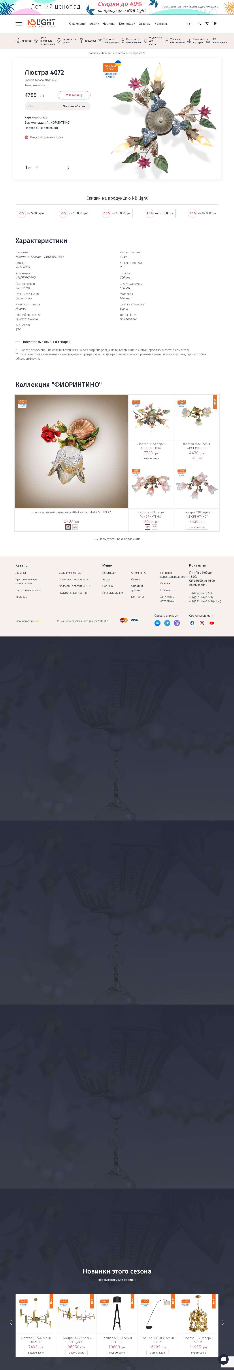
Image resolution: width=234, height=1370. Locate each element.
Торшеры (21, 596)
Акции (94, 23)
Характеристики (36, 117)
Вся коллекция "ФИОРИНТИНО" (47, 122)
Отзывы (145, 23)
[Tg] (167, 624)
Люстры (21, 572)
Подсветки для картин (73, 592)
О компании (77, 23)
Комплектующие (112, 592)
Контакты (161, 23)
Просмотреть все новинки (117, 1280)
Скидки (135, 579)
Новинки (109, 23)
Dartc (38, 621)
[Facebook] (157, 624)
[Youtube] (212, 624)
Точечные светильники (73, 579)
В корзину (76, 95)
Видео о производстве (46, 137)
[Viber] (177, 624)
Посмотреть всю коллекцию (120, 539)
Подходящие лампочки (41, 128)
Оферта (165, 583)
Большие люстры (70, 572)
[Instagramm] (202, 624)
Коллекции (127, 23)
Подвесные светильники (74, 585)
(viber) (217, 601)
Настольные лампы (28, 590)
